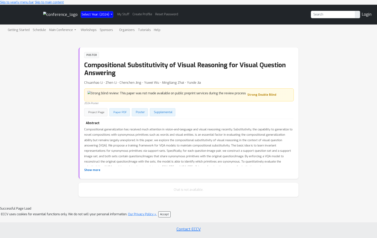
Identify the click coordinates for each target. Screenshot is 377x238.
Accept (164, 214)
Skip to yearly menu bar (17, 2)
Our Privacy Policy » (142, 214)
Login (367, 14)
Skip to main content (49, 2)
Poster (140, 112)
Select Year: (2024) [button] (96, 14)
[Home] (60, 14)
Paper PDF (120, 112)
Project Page (96, 112)
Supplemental (163, 112)
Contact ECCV (189, 229)
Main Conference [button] (61, 30)
